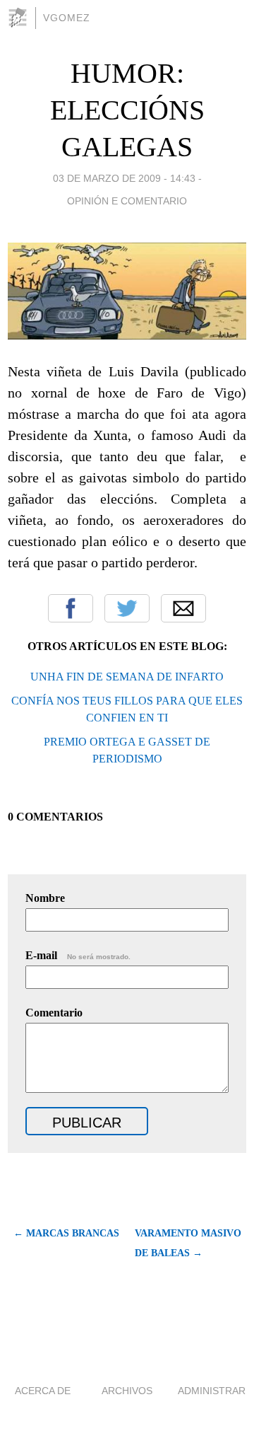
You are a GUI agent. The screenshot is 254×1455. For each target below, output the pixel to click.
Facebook (70, 608)
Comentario (54, 1013)
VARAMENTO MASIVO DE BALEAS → (188, 1243)
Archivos (127, 1390)
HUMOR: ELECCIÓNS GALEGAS (127, 110)
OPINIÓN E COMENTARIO (127, 201)
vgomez (66, 17)
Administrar (212, 1390)
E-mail (78, 955)
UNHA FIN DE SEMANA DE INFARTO (127, 677)
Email (183, 608)
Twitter (127, 608)
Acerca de (43, 1390)
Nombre (45, 898)
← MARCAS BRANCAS (66, 1233)
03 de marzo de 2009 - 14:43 (124, 178)
